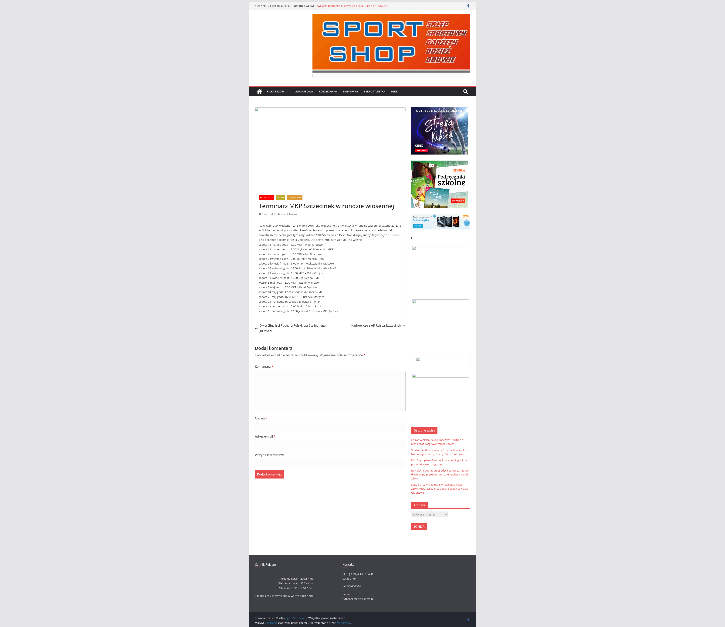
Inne (394, 91)
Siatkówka (350, 91)
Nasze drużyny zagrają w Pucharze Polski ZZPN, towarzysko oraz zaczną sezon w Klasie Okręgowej (439, 488)
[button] (287, 91)
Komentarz (264, 367)
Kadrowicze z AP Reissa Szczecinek (376, 325)
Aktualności (266, 197)
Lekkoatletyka (374, 91)
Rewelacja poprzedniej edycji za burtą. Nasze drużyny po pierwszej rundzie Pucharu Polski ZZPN (351, 7)
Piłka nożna (276, 91)
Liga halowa (304, 91)
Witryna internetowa (270, 455)
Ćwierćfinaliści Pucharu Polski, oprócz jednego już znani (292, 328)
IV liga (281, 197)
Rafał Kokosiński (289, 214)
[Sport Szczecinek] (259, 91)
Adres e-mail (265, 436)
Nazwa (261, 418)
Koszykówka (328, 91)
